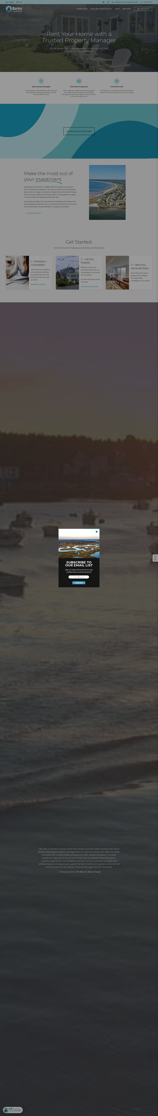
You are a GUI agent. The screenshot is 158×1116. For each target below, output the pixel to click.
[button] (79, 571)
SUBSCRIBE (79, 583)
